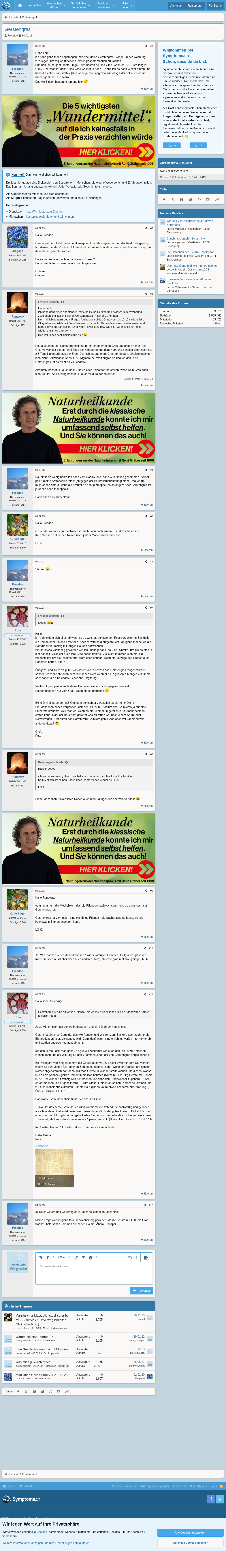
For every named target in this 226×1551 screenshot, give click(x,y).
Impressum (131, 1486)
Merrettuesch (137, 1353)
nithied (217, 323)
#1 (151, 46)
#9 (151, 891)
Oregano (20, 1378)
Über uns (116, 1486)
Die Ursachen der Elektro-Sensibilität (190, 252)
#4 (151, 470)
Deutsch (27, 1486)
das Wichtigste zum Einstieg (44, 211)
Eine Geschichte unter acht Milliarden (42, 1349)
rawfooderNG (23, 1353)
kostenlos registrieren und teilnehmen (50, 216)
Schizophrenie (51, 1353)
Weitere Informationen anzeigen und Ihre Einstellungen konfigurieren (45, 1543)
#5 (151, 516)
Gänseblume (22, 1328)
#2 (151, 228)
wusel (141, 1319)
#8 (151, 754)
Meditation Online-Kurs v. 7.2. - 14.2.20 (43, 1375)
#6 (151, 561)
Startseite (20, 5)
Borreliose (173, 290)
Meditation (44, 1378)
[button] (34, 5)
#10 (151, 948)
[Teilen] (146, 46)
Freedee (13, 35)
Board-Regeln (198, 1486)
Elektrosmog (174, 232)
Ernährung (50, 1340)
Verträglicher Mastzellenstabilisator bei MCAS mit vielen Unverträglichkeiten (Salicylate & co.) (42, 1320)
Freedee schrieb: (49, 302)
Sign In (172, 145)
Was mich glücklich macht (33, 1362)
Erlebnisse (50, 1366)
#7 (151, 607)
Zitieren (148, 88)
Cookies (11, 1486)
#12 (151, 1205)
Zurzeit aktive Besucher (176, 163)
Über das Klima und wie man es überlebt (192, 265)
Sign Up (198, 145)
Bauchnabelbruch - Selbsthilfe (186, 238)
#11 (151, 994)
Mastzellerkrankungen (55, 1328)
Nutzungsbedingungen (155, 1486)
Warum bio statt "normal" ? (34, 1336)
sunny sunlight (23, 1340)
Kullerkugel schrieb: (51, 762)
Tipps (213, 1486)
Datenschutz (179, 1486)
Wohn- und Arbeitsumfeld (182, 273)
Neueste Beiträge (171, 213)
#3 (151, 293)
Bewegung (173, 246)
